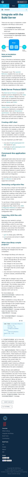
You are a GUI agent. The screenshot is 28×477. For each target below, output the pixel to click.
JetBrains (11, 96)
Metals (8, 102)
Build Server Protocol (10, 93)
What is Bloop (6, 431)
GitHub (23, 5)
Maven (4, 449)
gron (5, 235)
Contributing (5, 438)
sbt (3, 444)
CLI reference (8, 179)
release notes (5, 107)
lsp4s (14, 149)
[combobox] (22, 2)
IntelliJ (15, 102)
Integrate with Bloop (7, 433)
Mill (3, 452)
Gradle (4, 447)
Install (4, 5)
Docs (13, 5)
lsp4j (14, 145)
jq (4, 237)
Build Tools (5, 436)
